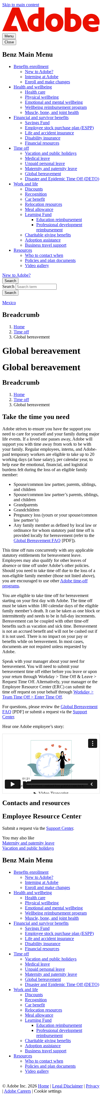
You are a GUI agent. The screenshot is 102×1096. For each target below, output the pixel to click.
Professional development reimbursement (59, 227)
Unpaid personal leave (45, 163)
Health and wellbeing (33, 86)
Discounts (34, 189)
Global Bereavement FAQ (37, 540)
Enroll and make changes (47, 81)
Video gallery (37, 265)
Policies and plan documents (50, 260)
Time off (21, 148)
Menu (9, 36)
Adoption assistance (43, 240)
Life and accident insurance (49, 132)
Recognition (36, 194)
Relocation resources (43, 204)
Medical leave (37, 158)
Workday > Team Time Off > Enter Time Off (48, 694)
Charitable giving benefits (48, 234)
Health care (35, 92)
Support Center (59, 828)
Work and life (26, 183)
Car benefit (35, 199)
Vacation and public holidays (50, 153)
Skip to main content (20, 4)
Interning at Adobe (41, 76)
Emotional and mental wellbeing (54, 102)
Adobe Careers (17, 1091)
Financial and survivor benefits (41, 117)
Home (19, 326)
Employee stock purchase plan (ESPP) (59, 127)
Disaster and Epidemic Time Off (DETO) (62, 178)
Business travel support (45, 245)
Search (10, 281)
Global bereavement (43, 173)
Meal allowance (39, 209)
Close (9, 42)
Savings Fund (37, 122)
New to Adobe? (39, 71)
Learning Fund (38, 214)
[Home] (51, 30)
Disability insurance (42, 138)
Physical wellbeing (42, 97)
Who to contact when (44, 255)
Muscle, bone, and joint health (52, 112)
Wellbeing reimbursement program (56, 107)
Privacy (92, 1086)
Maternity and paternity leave (51, 168)
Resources (23, 250)
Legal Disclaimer (67, 1086)
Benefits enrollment (31, 66)
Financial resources (42, 143)
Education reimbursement (59, 219)
